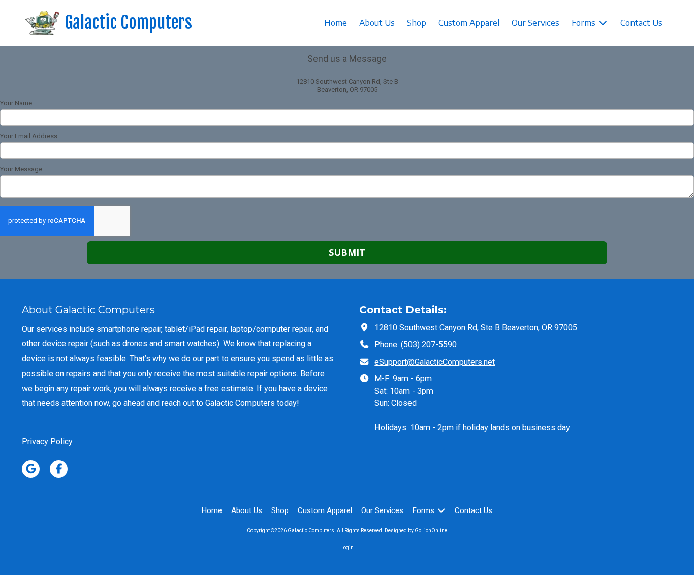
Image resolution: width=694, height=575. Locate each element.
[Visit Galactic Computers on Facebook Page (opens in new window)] (59, 469)
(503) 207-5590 (429, 344)
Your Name (16, 103)
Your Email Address (28, 136)
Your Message (21, 169)
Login (347, 547)
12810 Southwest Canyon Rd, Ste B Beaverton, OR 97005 (475, 327)
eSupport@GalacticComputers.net (434, 362)
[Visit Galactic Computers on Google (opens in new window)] (31, 469)
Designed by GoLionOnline (416, 530)
